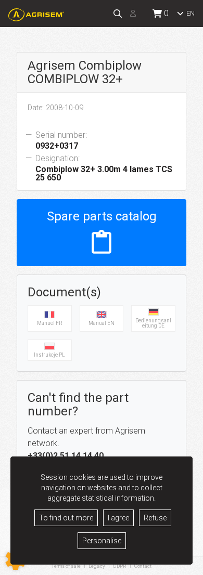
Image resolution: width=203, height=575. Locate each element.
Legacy (96, 566)
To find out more (66, 518)
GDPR (119, 566)
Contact (142, 566)
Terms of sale (66, 566)
